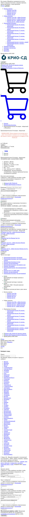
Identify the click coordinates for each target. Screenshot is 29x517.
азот (26, 461)
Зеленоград (7, 432)
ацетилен (7, 463)
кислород (20, 463)
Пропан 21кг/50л (11, 10)
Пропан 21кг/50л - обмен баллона (16, 17)
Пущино (6, 416)
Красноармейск (8, 454)
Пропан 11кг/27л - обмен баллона (16, 19)
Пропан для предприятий (11, 272)
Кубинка (6, 380)
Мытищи (6, 390)
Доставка (6, 49)
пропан (22, 461)
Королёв (6, 435)
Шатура (6, 364)
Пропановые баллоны (10, 125)
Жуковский (7, 438)
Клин (5, 400)
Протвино (6, 437)
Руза (5, 373)
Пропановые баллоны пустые (12, 262)
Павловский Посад (9, 377)
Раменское (7, 374)
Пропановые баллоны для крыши (13, 257)
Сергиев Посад (8, 369)
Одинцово (7, 379)
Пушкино (6, 376)
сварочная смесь (5, 464)
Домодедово (7, 450)
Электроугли (7, 385)
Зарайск (6, 406)
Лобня (5, 419)
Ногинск (6, 383)
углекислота (13, 463)
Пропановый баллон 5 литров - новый (17, 42)
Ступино (6, 372)
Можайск (9, 342)
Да (1, 346)
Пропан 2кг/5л (11, 14)
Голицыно (7, 382)
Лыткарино (7, 422)
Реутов (6, 425)
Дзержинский (7, 415)
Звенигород (7, 448)
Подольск (6, 444)
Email (2, 498)
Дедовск (6, 405)
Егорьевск (7, 408)
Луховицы (7, 395)
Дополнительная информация (9, 190)
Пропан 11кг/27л (11, 11)
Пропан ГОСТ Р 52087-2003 (11, 270)
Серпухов (6, 443)
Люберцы (6, 393)
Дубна (5, 428)
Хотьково (6, 370)
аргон (2, 463)
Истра (5, 403)
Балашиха (6, 453)
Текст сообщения (5, 480)
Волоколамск (7, 412)
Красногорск (7, 398)
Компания (4, 187)
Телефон (3, 189)
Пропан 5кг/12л (11, 13)
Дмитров (6, 409)
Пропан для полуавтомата (11, 263)
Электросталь (7, 440)
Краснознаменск (8, 418)
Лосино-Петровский (9, 421)
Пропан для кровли (9, 266)
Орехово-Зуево (8, 445)
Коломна (6, 447)
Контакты (6, 50)
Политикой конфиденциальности (11, 197)
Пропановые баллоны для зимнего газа (14, 264)
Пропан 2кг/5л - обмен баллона (15, 21)
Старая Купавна (8, 386)
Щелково (6, 363)
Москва (6, 361)
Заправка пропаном (9, 46)
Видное (6, 396)
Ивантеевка (7, 424)
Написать (21, 68)
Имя (2, 475)
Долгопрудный (8, 429)
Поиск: (3, 354)
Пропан (6, 123)
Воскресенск (7, 411)
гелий (11, 464)
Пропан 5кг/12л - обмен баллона (16, 20)
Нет (3, 346)
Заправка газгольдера (10, 48)
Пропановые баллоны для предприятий (15, 273)
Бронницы (7, 451)
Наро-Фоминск (8, 389)
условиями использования (8, 514)
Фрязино (6, 427)
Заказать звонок (18, 65)
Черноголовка (8, 414)
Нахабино (6, 399)
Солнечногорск (8, 367)
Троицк (6, 431)
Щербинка (7, 434)
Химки (6, 441)
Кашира (6, 402)
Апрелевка (7, 387)
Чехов (5, 366)
